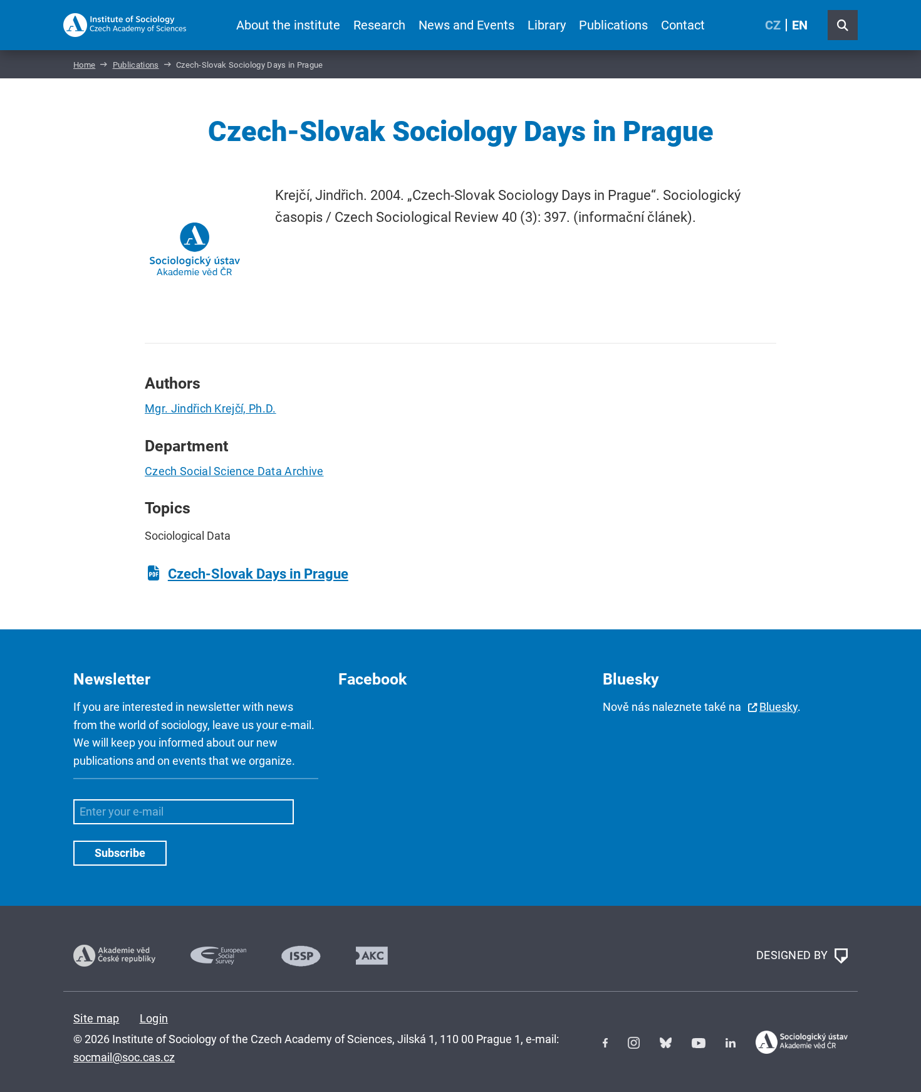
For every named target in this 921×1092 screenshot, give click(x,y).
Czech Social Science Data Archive (234, 471)
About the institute (288, 25)
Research (379, 25)
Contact (683, 25)
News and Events (466, 25)
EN (800, 25)
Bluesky (778, 706)
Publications (613, 25)
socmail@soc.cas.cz (124, 1057)
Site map (96, 1018)
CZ (773, 25)
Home (84, 65)
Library (547, 25)
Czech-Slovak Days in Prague (258, 574)
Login (154, 1018)
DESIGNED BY (793, 955)
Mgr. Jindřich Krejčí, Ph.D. (210, 408)
